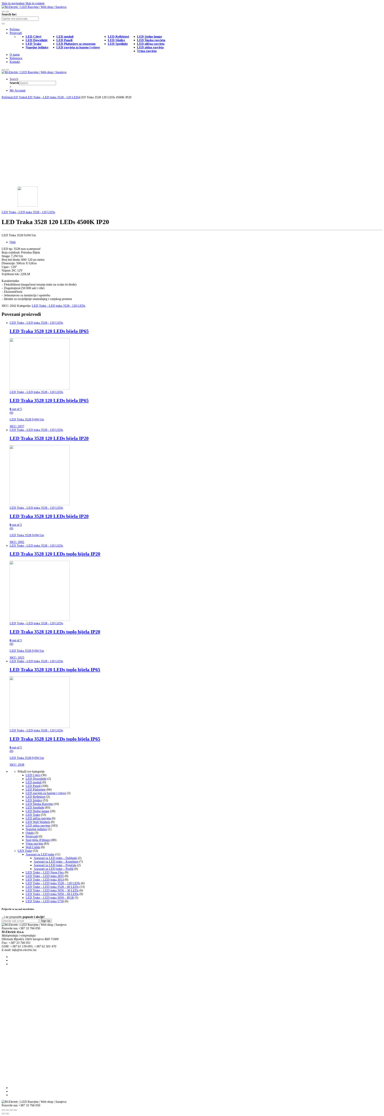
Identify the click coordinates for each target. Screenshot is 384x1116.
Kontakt (15, 61)
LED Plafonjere (36, 789)
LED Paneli (33, 786)
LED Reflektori (35, 796)
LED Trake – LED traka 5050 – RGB (50, 897)
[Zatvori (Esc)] (3, 1110)
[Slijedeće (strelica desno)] (7, 1113)
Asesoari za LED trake (40, 854)
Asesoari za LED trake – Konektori (56, 861)
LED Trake (19, 97)
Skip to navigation (13, 3)
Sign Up (45, 920)
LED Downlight (36, 778)
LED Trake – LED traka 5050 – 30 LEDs (52, 890)
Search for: (9, 14)
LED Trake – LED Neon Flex (45, 872)
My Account (17, 90)
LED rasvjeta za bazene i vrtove (46, 793)
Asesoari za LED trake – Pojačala (55, 865)
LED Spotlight (35, 807)
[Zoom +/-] (15, 1110)
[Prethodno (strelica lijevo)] (3, 1113)
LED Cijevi (33, 775)
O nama (15, 54)
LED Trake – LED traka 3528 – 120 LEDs (53, 883)
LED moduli (34, 782)
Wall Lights (33, 847)
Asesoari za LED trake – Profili (53, 868)
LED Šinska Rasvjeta (39, 804)
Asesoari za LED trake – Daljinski (55, 858)
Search (14, 79)
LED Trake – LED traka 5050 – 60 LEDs (52, 894)
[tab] (196, 242)
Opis (13, 242)
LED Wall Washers (38, 822)
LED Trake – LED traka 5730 (45, 901)
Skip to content (34, 3)
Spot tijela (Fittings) (38, 840)
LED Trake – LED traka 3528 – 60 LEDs (52, 887)
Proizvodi (16, 33)
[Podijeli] (7, 1110)
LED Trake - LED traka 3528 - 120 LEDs (52, 97)
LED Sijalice (34, 800)
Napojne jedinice (36, 829)
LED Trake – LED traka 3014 (45, 879)
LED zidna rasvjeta (38, 825)
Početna (15, 29)
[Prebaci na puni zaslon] (11, 1110)
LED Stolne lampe (37, 811)
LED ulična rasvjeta (38, 818)
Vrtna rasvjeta (34, 843)
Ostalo (30, 832)
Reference (16, 58)
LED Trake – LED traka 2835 (45, 876)
